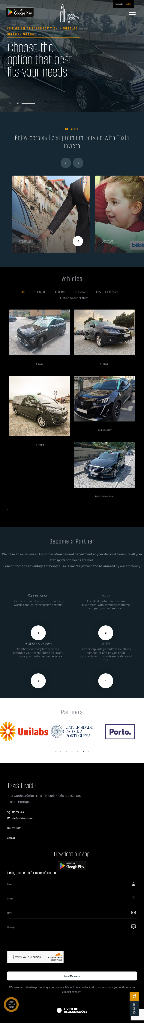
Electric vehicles (107, 291)
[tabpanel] (24, 731)
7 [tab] (89, 752)
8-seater (81, 291)
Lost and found (14, 828)
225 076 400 (18, 812)
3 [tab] (66, 752)
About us (11, 838)
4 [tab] (72, 752)
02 (31, 103)
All (23, 291)
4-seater (39, 291)
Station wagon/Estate (74, 298)
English (128, 4)
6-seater (60, 291)
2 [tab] (61, 752)
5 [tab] (78, 752)
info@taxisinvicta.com (22, 818)
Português (119, 4)
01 (9, 103)
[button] (66, 163)
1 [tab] (55, 752)
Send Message (72, 975)
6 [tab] (83, 752)
